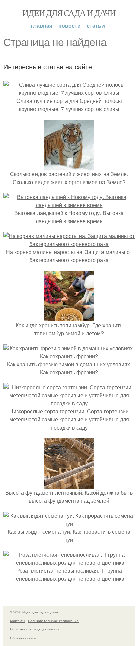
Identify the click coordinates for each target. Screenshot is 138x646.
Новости (69, 25)
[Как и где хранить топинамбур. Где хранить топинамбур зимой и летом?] (69, 317)
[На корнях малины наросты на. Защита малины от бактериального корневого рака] (69, 244)
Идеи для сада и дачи (68, 12)
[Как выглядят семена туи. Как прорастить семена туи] (69, 523)
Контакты (17, 620)
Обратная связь (23, 638)
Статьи (96, 25)
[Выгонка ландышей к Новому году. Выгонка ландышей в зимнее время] (69, 205)
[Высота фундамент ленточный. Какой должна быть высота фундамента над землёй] (69, 484)
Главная (41, 25)
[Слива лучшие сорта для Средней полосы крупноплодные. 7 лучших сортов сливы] (69, 92)
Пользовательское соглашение (53, 620)
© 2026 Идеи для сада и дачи (34, 612)
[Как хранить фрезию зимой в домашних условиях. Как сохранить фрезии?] (69, 356)
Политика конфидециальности (35, 629)
